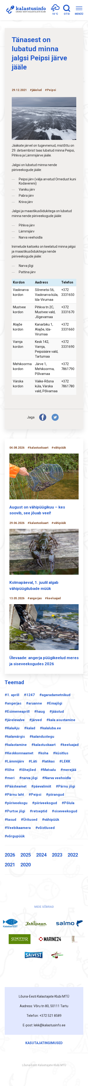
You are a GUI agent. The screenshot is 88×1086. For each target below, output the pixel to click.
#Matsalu (48, 770)
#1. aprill (12, 695)
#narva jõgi (28, 778)
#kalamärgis (15, 736)
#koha (43, 753)
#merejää (68, 770)
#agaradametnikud (54, 695)
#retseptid (38, 811)
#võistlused (45, 828)
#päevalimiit (41, 786)
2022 (73, 855)
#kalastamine (16, 745)
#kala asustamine (60, 720)
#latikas (48, 761)
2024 (41, 855)
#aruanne (34, 703)
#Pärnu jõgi (65, 786)
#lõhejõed (27, 770)
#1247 (29, 695)
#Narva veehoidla (56, 778)
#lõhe (9, 770)
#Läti (33, 761)
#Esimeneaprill (17, 711)
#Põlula (68, 803)
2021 (10, 865)
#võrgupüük (15, 836)
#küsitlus (60, 753)
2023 (57, 855)
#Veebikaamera (18, 828)
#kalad (29, 728)
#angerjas (13, 703)
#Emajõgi (54, 703)
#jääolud (57, 711)
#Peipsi (35, 794)
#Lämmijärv (14, 761)
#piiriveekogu (16, 803)
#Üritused (29, 819)
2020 (25, 865)
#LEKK (64, 761)
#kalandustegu (42, 736)
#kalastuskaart (43, 745)
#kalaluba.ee (50, 728)
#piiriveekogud (44, 803)
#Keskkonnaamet (19, 753)
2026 (10, 855)
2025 (25, 855)
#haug (39, 711)
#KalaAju (12, 728)
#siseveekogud (64, 811)
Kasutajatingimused (44, 1043)
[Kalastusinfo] (25, 10)
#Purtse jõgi (15, 811)
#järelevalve (15, 720)
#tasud (10, 819)
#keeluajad (69, 745)
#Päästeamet (16, 786)
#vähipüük (50, 819)
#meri (10, 778)
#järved (35, 720)
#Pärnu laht (14, 794)
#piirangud (55, 794)
